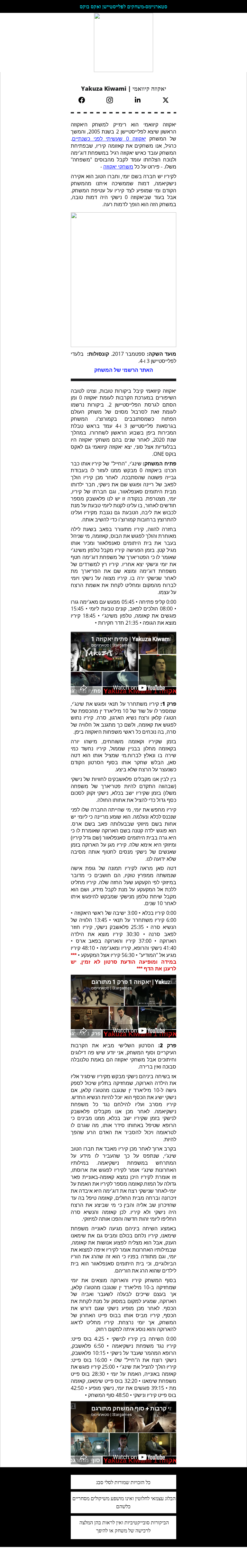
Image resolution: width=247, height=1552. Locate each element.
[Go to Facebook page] (84, 100)
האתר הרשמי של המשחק (123, 369)
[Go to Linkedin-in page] (140, 100)
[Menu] (14, 42)
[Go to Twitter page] (165, 100)
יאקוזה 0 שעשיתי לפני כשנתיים (109, 138)
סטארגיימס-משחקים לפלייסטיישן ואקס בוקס (123, 6)
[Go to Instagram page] (112, 100)
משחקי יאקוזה (118, 166)
